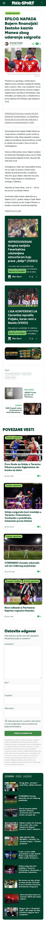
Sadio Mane (10, 378)
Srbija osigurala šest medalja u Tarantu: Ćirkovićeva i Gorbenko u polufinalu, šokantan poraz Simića (23, 516)
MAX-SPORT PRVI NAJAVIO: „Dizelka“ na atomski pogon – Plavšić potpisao (30, 840)
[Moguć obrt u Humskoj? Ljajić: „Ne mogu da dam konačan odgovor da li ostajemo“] (11, 912)
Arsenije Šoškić (16, 43)
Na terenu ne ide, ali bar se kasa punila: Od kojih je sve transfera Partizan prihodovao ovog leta (29, 883)
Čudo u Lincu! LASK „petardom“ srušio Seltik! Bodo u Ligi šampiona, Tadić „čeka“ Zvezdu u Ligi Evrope (29, 856)
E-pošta (9, 695)
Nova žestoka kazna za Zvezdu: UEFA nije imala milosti (30, 897)
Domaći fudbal (13, 581)
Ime (7, 682)
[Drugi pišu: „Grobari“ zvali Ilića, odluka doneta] (11, 786)
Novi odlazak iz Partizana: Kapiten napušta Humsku (20, 609)
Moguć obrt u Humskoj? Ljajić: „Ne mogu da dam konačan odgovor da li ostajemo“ (29, 911)
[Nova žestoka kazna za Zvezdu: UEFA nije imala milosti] (12, 898)
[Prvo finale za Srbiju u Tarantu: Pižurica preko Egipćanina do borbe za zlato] (23, 448)
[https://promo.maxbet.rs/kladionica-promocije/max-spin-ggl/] (23, 353)
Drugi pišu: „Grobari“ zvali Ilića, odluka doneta (30, 784)
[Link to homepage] (23, 3)
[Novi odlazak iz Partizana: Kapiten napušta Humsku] (23, 592)
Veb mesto (9, 708)
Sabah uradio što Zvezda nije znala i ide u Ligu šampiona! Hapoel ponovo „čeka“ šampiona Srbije (30, 827)
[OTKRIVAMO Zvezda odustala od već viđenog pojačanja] (23, 547)
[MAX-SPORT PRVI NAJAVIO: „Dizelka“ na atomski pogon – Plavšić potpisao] (11, 841)
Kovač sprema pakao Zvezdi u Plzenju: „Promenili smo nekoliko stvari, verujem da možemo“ (29, 813)
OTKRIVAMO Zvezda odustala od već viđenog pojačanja (22, 564)
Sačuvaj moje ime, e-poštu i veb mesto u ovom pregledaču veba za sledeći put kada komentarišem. (23, 724)
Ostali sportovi (12, 13)
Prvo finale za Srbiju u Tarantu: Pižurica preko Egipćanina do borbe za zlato (23, 467)
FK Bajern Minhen (13, 374)
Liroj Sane (26, 374)
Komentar (9, 644)
